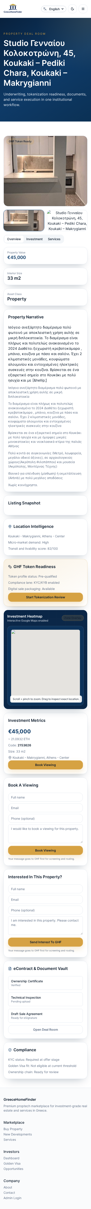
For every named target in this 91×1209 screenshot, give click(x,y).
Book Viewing (45, 765)
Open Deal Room (45, 1029)
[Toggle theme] (72, 8)
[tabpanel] (45, 426)
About (8, 1187)
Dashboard (11, 1158)
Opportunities (13, 1169)
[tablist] (34, 239)
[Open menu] (83, 8)
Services (10, 1139)
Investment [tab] (34, 239)
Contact (9, 1192)
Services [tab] (54, 239)
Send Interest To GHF (45, 942)
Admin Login (12, 1198)
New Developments (18, 1134)
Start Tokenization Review (45, 597)
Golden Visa (12, 1163)
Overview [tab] (14, 239)
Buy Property (13, 1129)
